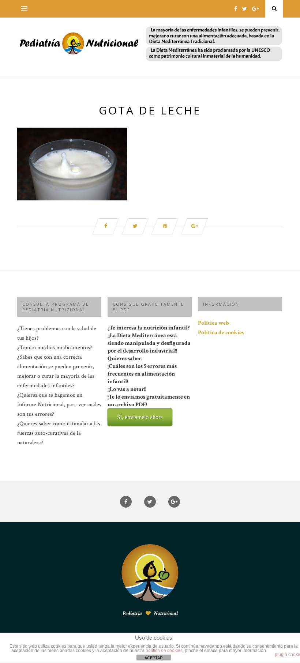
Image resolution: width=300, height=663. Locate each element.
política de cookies (164, 650)
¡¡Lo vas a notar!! (149, 402)
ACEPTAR (154, 658)
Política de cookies (221, 332)
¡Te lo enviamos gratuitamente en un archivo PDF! (149, 406)
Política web (213, 323)
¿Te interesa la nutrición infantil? (149, 372)
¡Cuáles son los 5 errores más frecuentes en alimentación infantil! (149, 391)
